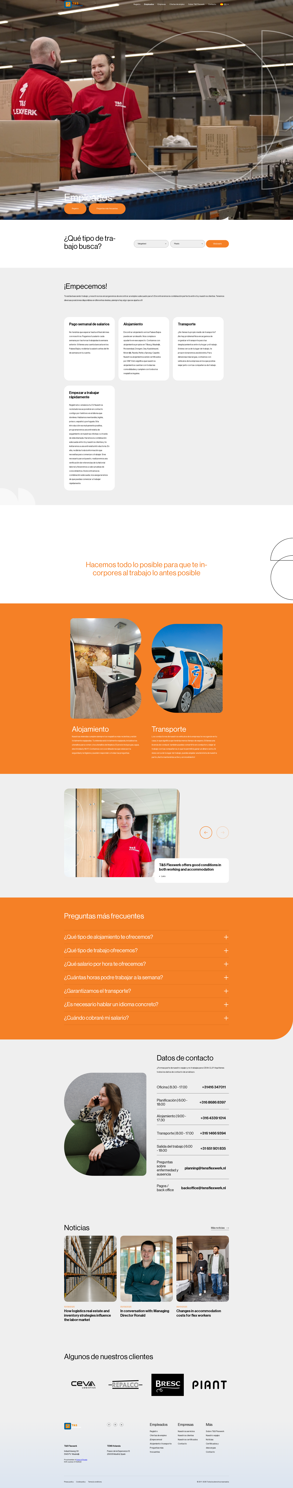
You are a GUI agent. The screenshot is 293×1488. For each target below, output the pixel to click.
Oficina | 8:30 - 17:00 (191, 1087)
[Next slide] (222, 832)
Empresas (162, 4)
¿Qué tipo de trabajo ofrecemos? (100, 950)
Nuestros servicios (186, 1431)
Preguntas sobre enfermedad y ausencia (191, 1168)
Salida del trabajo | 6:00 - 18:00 (191, 1148)
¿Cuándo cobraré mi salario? (96, 1018)
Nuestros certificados (188, 1440)
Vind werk (217, 244)
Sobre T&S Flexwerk (196, 4)
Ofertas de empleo (177, 4)
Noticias (209, 1440)
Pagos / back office (191, 1188)
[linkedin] (121, 1425)
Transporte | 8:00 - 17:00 (191, 1133)
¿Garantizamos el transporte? (97, 991)
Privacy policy (69, 1482)
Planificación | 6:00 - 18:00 (191, 1102)
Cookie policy (80, 1482)
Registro (137, 4)
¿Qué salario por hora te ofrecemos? (105, 964)
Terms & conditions (95, 1482)
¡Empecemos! (156, 1440)
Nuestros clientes (186, 1435)
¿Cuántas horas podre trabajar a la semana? (113, 977)
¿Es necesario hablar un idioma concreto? (111, 1004)
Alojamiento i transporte (161, 1444)
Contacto (212, 4)
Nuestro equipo (213, 1435)
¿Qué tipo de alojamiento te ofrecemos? (108, 937)
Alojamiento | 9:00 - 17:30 (191, 1118)
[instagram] (115, 1425)
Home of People (81, 1460)
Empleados (149, 4)
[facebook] (109, 1425)
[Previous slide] (206, 832)
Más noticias (218, 1228)
